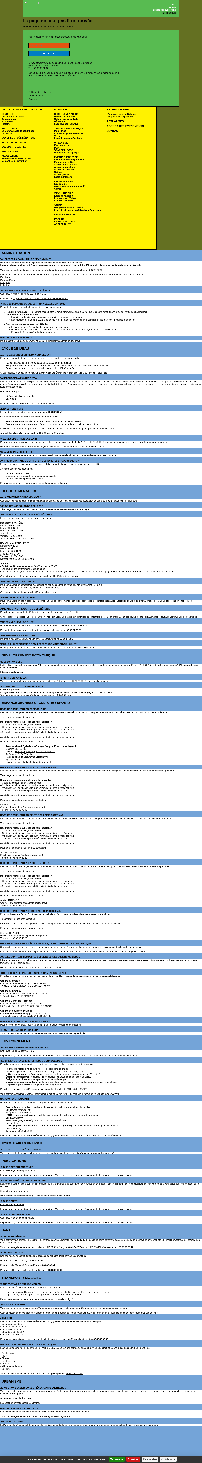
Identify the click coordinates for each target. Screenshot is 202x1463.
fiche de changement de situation (29, 501)
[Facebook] (31, 85)
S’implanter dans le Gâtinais (121, 114)
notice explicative (22, 317)
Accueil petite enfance (65, 164)
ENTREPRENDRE (118, 109)
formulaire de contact (72, 263)
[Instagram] (37, 85)
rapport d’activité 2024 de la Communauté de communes (40, 298)
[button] (101, 259)
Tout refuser (133, 1459)
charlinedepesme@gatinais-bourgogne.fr (27, 935)
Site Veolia (11, 399)
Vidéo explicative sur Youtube (20, 396)
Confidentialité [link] (168, 1459)
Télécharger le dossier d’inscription (17, 717)
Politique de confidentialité (41, 92)
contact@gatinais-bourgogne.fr (52, 270)
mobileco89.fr (68, 1339)
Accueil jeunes (62, 174)
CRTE (57, 136)
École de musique (63, 196)
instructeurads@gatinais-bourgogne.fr (51, 1416)
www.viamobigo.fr (64, 1299)
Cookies (32, 99)
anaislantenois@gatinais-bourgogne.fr (28, 903)
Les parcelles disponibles (120, 116)
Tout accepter (116, 1459)
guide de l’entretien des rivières (51, 483)
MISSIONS (61, 109)
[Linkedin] (44, 85)
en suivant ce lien (117, 1308)
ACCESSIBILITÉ (62, 224)
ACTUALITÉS (115, 121)
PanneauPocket (8, 280)
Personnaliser (150, 1459)
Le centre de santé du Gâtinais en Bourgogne (77, 210)
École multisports (63, 177)
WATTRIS (67, 1094)
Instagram (5, 282)
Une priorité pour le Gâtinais (68, 208)
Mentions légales (36, 95)
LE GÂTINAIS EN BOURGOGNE (22, 109)
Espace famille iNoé (64, 162)
